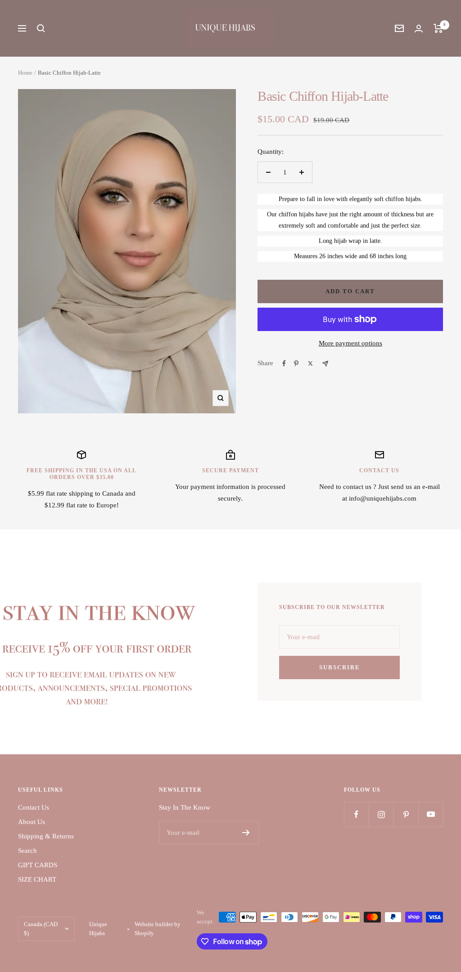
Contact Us (33, 807)
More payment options (350, 343)
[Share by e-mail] (325, 364)
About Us (31, 821)
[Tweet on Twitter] (310, 363)
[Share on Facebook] (284, 363)
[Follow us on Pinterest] (405, 814)
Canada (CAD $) (41, 928)
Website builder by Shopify (158, 928)
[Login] (419, 28)
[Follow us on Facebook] (356, 814)
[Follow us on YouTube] (430, 814)
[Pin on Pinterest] (296, 363)
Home (25, 72)
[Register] (246, 832)
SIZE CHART (37, 879)
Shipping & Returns (46, 836)
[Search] (41, 28)
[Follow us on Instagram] (381, 814)
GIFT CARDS (37, 865)
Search (27, 850)
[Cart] (438, 28)
